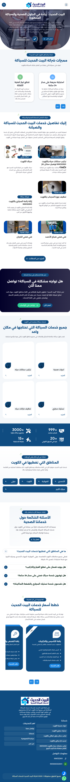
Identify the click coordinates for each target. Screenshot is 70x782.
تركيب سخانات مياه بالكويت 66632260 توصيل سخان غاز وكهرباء (53, 163)
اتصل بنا (36, 539)
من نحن (31, 744)
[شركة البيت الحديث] (35, 4)
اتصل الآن (49, 39)
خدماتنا (31, 734)
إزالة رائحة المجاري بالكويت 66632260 (20, 202)
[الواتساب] (64, 778)
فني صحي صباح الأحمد (55, 237)
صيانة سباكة (24, 197)
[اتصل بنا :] (64, 773)
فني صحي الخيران (24, 237)
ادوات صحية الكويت (59, 726)
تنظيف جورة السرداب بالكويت (53, 197)
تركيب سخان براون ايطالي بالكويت (55, 736)
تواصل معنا (30, 728)
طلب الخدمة (55, 666)
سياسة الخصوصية (27, 738)
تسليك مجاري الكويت (59, 731)
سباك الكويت (26, 161)
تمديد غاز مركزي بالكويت (58, 741)
